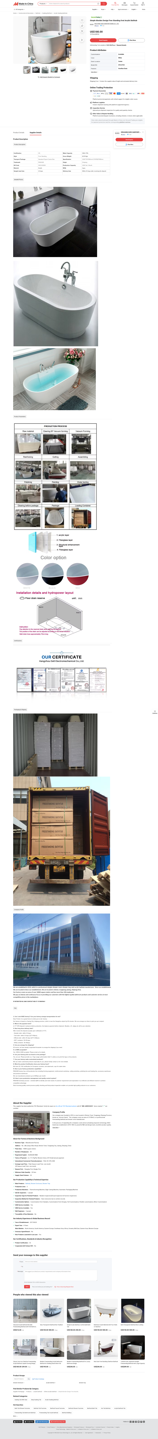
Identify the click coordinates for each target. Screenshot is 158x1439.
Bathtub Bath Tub (92, 1408)
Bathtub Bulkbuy (67, 1413)
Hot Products (42, 1427)
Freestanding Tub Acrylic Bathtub (48, 1413)
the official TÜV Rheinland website (66, 1106)
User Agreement (89, 1432)
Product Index (110, 1427)
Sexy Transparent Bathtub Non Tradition (51, 1325)
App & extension (122, 9)
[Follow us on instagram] (136, 1421)
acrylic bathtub (50, 1383)
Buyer (103, 9)
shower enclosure (18, 1383)
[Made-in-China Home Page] (23, 4)
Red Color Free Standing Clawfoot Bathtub (106, 1361)
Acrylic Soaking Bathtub (60, 13)
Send (27, 1287)
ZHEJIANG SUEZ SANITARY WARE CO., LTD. (106, 23)
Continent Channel (100, 1427)
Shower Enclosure (36, 1183)
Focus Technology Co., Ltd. (66, 1432)
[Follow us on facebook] (131, 1421)
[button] (98, 3)
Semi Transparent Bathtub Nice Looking (132, 1325)
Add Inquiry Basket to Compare (50, 77)
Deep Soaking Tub (36, 1400)
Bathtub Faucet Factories (57, 1408)
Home (15, 13)
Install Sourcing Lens (59, 1421)
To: (22, 1266)
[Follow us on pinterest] (141, 1421)
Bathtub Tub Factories (40, 1408)
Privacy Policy (107, 1432)
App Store (18, 1421)
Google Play (29, 1421)
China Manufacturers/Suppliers (64, 1427)
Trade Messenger (42, 1421)
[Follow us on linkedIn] (144, 1421)
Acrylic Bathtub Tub (119, 1408)
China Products (51, 1427)
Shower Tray (46, 1183)
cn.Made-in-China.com (96, 1429)
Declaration (98, 1432)
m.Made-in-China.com (83, 1429)
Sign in (143, 5)
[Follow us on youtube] (139, 1421)
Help (112, 9)
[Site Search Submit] (104, 4)
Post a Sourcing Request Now (64, 1287)
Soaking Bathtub (47, 13)
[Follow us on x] (133, 1421)
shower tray (82, 1383)
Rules (143, 9)
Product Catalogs (39, 1379)
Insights (118, 1427)
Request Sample (121, 45)
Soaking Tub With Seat (21, 1400)
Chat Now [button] (133, 40)
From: (21, 1262)
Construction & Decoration (26, 13)
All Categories (19, 9)
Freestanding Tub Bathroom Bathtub (25, 1413)
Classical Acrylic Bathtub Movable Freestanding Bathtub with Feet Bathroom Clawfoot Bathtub (25, 1326)
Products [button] (42, 4)
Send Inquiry (103, 40)
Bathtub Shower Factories (75, 1408)
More (14, 1416)
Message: (20, 1271)
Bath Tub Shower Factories (22, 1408)
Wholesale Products (79, 1427)
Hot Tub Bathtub (105, 1408)
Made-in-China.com (71, 1429)
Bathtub (38, 13)
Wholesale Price (90, 1427)
